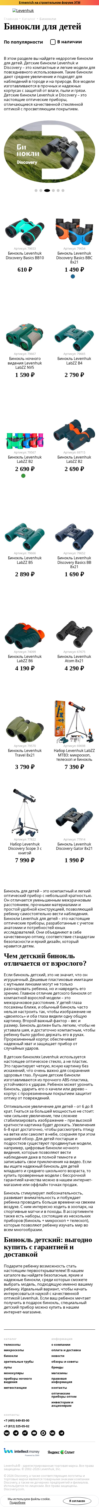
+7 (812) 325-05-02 (16, 1426)
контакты (59, 1387)
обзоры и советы (64, 1361)
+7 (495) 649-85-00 (16, 1420)
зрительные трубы (19, 1361)
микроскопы (14, 1350)
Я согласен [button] (77, 1501)
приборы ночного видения (18, 1380)
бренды (57, 1367)
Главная (11, 19)
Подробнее (17, 1503)
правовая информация (61, 1380)
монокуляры (14, 1373)
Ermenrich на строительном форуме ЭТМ (49, 2)
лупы (8, 1367)
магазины (59, 1373)
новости (57, 1356)
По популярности (24, 42)
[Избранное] (74, 10)
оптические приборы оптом (63, 1395)
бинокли (11, 1356)
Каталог (29, 19)
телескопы (12, 1344)
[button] (68, 10)
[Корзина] (87, 10)
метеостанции (15, 1387)
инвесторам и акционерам (62, 1404)
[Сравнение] (80, 10)
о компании (60, 1344)
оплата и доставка (66, 1350)
